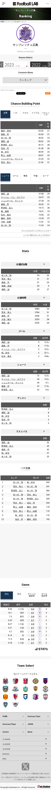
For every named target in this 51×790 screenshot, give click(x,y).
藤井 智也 (6, 131)
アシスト (21, 398)
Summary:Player (9, 724)
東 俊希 (5, 211)
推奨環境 (12, 773)
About (29, 732)
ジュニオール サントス (12, 159)
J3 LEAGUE (6, 749)
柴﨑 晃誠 (6, 286)
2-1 (32, 643)
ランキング (25, 79)
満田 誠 (5, 141)
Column (5, 732)
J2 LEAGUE (6, 744)
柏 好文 (5, 152)
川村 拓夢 (6, 222)
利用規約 (5, 773)
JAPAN (30, 724)
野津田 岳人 (7, 145)
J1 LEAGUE (6, 739)
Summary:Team (33, 716)
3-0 (32, 616)
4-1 (32, 613)
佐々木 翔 (6, 138)
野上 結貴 (6, 155)
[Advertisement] (25, 549)
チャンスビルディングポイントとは (35, 230)
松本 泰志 (6, 215)
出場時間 (21, 297)
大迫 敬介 (6, 319)
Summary (5, 754)
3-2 (32, 635)
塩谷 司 (5, 148)
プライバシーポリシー (24, 773)
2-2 (32, 639)
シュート (21, 364)
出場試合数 (21, 264)
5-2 (32, 609)
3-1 (32, 620)
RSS (47, 93)
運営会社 (35, 773)
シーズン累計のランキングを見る (36, 235)
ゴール (21, 331)
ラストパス (21, 431)
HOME (2, 21)
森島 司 (5, 134)
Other (4, 759)
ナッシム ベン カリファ (13, 197)
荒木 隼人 (6, 162)
